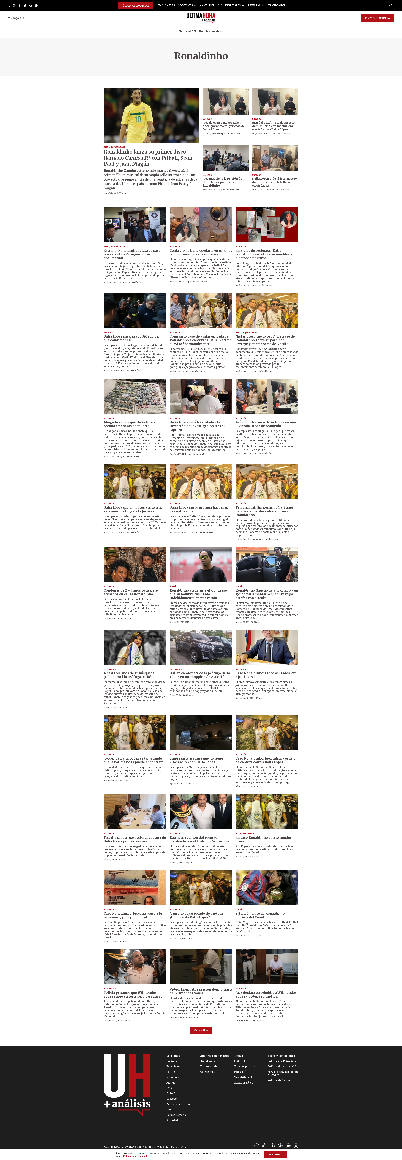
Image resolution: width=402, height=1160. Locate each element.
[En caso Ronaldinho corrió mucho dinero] (267, 811)
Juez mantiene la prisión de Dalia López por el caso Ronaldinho (222, 182)
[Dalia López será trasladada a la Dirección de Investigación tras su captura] (201, 396)
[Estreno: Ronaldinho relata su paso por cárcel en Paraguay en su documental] (135, 224)
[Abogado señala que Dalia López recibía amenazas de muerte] (135, 396)
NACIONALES (166, 5)
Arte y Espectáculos (114, 146)
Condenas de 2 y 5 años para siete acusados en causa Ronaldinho (131, 592)
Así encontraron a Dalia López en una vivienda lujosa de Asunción (266, 424)
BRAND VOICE (276, 5)
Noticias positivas (211, 31)
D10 (219, 5)
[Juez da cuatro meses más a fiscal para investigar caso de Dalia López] (226, 101)
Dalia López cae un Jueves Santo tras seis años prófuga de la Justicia (133, 509)
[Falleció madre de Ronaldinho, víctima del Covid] (267, 887)
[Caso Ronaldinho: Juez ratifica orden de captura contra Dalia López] (267, 732)
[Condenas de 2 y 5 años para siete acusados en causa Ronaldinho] (135, 564)
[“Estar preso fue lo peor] (267, 310)
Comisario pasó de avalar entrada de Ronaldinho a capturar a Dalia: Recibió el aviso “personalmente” (201, 340)
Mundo (173, 586)
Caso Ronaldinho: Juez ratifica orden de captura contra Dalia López (265, 760)
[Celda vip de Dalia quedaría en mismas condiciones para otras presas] (201, 224)
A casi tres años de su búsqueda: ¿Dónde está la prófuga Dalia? (129, 675)
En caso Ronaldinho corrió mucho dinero (263, 839)
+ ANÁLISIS (207, 5)
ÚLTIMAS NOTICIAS (135, 5)
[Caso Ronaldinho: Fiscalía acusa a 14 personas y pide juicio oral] (135, 887)
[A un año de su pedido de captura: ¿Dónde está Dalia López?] (201, 887)
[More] (195, 5)
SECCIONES (185, 5)
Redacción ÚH (234, 133)
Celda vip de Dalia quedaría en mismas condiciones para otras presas (201, 252)
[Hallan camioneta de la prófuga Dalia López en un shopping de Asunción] (201, 647)
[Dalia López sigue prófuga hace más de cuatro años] (201, 481)
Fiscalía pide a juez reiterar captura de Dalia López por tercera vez (135, 839)
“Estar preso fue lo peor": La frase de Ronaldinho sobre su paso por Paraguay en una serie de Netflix (265, 340)
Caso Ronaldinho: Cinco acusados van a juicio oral (266, 675)
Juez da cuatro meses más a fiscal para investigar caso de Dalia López (224, 126)
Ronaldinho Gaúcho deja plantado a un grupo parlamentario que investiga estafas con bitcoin (267, 594)
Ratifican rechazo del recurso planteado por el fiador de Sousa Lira (199, 839)
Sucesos (207, 118)
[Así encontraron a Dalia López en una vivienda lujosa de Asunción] (267, 396)
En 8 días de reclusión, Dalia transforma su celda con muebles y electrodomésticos (264, 254)
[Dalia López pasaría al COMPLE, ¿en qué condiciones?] (135, 310)
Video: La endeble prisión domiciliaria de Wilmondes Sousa (201, 991)
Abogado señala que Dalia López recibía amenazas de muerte (129, 424)
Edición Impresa (245, 833)
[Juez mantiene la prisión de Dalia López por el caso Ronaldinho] (226, 158)
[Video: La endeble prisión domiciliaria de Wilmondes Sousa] (201, 966)
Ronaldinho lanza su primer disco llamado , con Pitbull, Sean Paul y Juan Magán (148, 158)
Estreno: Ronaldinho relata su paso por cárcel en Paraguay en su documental (132, 254)
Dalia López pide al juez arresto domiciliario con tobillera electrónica (274, 182)
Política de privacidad (135, 1156)
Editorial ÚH (187, 31)
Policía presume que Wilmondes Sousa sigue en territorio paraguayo (133, 994)
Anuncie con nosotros (214, 1055)
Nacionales (176, 246)
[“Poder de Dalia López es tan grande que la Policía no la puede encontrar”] (135, 732)
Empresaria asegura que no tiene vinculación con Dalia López (196, 760)
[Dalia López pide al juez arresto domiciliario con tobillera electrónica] (275, 158)
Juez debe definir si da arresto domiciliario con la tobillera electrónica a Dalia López (273, 126)
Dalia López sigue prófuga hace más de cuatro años (199, 509)
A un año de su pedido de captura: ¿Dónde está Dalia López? (197, 915)
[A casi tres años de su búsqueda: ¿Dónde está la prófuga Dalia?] (135, 647)
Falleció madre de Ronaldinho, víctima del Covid (260, 915)
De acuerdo (275, 1154)
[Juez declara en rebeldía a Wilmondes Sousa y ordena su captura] (267, 966)
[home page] (201, 18)
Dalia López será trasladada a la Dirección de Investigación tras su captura (198, 426)
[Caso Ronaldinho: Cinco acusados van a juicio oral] (267, 647)
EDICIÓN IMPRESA (377, 18)
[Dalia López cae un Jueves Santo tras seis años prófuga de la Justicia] (135, 481)
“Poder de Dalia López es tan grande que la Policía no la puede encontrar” (134, 760)
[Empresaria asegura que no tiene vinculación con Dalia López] (201, 732)
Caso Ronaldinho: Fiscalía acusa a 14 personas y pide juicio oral (133, 915)
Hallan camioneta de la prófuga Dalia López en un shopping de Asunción (200, 675)
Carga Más (201, 1030)
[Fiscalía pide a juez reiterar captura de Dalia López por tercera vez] (135, 811)
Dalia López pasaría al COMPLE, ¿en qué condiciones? (132, 338)
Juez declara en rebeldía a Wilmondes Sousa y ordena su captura (266, 994)
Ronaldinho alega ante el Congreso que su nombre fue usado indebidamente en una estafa (198, 594)
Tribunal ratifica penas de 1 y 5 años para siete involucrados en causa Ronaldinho (265, 511)
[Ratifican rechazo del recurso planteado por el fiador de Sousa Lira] (201, 811)
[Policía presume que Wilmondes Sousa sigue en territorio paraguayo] (135, 966)
